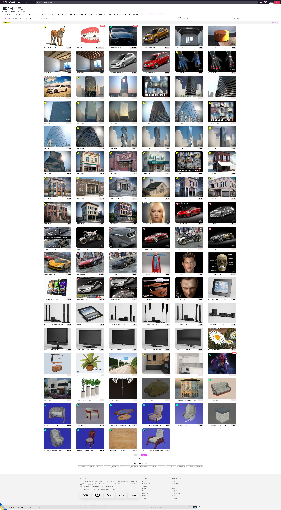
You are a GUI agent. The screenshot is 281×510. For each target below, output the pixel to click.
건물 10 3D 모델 (212, 173)
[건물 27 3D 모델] (189, 86)
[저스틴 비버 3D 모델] (189, 262)
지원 (173, 481)
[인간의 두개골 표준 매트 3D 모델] (222, 262)
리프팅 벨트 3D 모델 (147, 299)
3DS (150, 14)
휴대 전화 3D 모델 (125, 466)
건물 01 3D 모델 (113, 224)
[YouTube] (199, 507)
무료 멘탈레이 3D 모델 (16, 18)
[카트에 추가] (66, 44)
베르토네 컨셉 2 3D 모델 (115, 299)
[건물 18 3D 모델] (123, 136)
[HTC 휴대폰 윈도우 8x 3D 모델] (57, 287)
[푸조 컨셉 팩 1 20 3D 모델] (57, 237)
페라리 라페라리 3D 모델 (181, 224)
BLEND (160, 14)
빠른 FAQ (174, 486)
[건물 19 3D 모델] (90, 136)
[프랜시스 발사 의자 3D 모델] (90, 413)
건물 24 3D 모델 (80, 123)
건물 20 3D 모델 (47, 148)
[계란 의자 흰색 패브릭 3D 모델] (189, 413)
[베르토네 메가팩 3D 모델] (90, 287)
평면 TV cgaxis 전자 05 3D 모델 (51, 349)
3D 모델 (144, 481)
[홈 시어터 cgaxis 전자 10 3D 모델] (123, 313)
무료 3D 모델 (145, 486)
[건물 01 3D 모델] (123, 212)
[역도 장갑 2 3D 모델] (189, 61)
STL (153, 14)
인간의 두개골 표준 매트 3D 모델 (215, 274)
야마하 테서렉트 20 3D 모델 (182, 249)
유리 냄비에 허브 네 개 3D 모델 (84, 400)
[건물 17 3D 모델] (156, 136)
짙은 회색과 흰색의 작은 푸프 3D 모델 (217, 425)
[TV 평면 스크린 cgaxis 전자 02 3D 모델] (156, 338)
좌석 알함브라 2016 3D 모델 (149, 72)
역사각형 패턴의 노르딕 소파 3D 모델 (217, 400)
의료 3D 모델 (162, 466)
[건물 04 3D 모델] (222, 187)
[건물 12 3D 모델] (123, 161)
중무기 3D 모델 (181, 466)
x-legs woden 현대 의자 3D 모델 (117, 450)
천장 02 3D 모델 (47, 72)
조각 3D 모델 (82, 466)
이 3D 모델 (79, 47)
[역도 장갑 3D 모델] (222, 61)
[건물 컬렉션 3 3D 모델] (156, 86)
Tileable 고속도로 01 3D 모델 (116, 375)
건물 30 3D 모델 (80, 98)
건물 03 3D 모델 (47, 224)
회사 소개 (83, 479)
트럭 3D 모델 (190, 466)
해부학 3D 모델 (199, 466)
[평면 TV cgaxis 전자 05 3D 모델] (57, 338)
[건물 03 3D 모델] (57, 212)
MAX (142, 14)
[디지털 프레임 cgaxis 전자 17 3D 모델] (222, 287)
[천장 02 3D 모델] (57, 61)
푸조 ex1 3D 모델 (212, 249)
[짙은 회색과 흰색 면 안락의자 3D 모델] (57, 438)
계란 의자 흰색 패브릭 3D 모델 (182, 425)
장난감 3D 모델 (153, 466)
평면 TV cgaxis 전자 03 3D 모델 (117, 349)
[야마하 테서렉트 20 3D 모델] (189, 237)
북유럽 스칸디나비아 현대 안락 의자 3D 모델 (153, 450)
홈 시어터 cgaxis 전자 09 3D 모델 (150, 324)
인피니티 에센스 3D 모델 (115, 47)
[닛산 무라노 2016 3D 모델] (156, 36)
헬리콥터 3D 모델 (171, 466)
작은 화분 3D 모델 (81, 375)
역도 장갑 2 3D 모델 (180, 72)
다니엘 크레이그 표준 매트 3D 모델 (183, 299)
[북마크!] (69, 44)
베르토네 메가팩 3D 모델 (82, 299)
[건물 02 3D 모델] (90, 212)
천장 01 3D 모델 (80, 72)
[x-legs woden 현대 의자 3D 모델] (123, 438)
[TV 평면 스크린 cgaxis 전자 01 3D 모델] (189, 338)
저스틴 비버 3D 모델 (180, 274)
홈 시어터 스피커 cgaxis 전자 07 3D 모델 (53, 324)
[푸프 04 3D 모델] (222, 36)
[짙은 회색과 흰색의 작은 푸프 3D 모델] (222, 413)
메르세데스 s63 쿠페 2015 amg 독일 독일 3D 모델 (55, 98)
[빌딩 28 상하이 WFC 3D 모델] (123, 86)
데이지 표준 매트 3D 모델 (214, 349)
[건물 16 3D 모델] (189, 136)
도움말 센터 (175, 484)
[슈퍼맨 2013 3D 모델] (156, 262)
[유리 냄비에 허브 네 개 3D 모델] (90, 388)
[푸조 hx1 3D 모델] (222, 212)
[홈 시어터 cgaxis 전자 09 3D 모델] (156, 313)
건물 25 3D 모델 (47, 123)
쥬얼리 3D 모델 (143, 466)
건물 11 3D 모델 (146, 173)
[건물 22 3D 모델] (156, 111)
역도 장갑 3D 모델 (212, 72)
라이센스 (174, 488)
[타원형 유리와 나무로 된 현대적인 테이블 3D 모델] (123, 413)
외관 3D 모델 (116, 466)
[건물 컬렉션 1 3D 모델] (189, 161)
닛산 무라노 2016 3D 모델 (149, 47)
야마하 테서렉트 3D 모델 (82, 249)
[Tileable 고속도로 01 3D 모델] (123, 363)
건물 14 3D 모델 (47, 173)
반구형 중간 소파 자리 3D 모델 (51, 425)
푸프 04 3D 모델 (212, 47)
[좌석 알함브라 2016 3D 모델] (156, 61)
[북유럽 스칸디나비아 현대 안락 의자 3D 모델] (156, 438)
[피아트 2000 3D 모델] (156, 388)
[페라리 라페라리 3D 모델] (189, 212)
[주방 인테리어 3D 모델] (156, 363)
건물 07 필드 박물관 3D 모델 (116, 198)
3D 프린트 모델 (146, 484)
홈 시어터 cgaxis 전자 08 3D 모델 (183, 324)
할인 (31, 18)
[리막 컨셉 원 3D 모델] (156, 237)
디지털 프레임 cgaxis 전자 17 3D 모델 (217, 299)
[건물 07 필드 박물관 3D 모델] (123, 187)
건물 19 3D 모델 (80, 148)
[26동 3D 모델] (222, 86)
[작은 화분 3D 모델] (90, 363)
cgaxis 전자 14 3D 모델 (82, 324)
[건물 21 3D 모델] (189, 111)
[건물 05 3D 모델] (189, 187)
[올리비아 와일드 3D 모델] (156, 212)
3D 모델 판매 (145, 491)
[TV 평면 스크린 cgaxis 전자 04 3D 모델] (90, 338)
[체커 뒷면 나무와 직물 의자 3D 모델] (90, 438)
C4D (156, 14)
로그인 (271, 2)
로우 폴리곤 (45, 18)
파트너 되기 (145, 493)
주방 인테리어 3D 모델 (148, 375)
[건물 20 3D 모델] (57, 136)
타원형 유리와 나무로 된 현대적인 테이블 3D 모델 (121, 425)
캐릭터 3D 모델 (91, 466)
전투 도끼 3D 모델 (114, 400)
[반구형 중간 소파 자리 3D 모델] (57, 413)
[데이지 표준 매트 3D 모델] (222, 338)
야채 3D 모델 (135, 466)
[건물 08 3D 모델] (90, 187)
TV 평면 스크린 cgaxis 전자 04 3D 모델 (86, 349)
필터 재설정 (275, 22)
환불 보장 (174, 498)
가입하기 (277, 2)
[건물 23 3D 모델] (123, 111)
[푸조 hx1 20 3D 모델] (123, 237)
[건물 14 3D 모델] (57, 161)
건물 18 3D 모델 (113, 148)
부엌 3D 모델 (100, 466)
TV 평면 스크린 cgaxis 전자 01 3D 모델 (184, 349)
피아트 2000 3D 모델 (148, 400)
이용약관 (174, 496)
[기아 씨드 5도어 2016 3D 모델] (123, 61)
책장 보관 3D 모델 (48, 375)
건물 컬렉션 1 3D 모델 (180, 173)
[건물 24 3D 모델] (90, 111)
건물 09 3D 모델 (47, 198)
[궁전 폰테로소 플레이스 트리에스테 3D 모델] (189, 388)
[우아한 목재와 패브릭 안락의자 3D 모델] (156, 413)
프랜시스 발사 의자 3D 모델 (83, 425)
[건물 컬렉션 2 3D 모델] (222, 111)
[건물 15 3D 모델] (222, 136)
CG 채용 (144, 498)
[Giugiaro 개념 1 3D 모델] (57, 262)
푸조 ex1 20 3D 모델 (114, 274)
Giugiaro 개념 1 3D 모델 (49, 274)
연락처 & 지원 (176, 479)
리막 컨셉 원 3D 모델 (147, 249)
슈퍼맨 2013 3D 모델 (147, 274)
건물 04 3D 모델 (212, 198)
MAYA (164, 14)
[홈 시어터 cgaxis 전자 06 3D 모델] (222, 313)
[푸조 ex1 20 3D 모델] (123, 262)
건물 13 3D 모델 (80, 173)
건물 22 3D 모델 (146, 123)
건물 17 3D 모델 (146, 148)
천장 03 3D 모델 (179, 47)
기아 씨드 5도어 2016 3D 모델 (117, 72)
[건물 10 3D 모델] (222, 161)
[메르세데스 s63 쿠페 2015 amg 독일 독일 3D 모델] (57, 86)
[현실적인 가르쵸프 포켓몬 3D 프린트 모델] (222, 363)
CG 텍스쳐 (144, 488)
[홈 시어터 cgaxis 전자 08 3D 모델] (189, 313)
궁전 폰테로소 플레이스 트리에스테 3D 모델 (185, 400)
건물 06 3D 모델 (146, 198)
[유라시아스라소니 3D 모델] (57, 36)
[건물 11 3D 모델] (156, 161)
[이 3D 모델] (90, 36)
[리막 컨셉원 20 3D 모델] (90, 262)
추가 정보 (37, 507)
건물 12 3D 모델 (113, 173)
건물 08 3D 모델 (80, 198)
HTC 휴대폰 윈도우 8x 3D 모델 (51, 299)
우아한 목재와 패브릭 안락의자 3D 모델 (152, 425)
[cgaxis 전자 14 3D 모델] (90, 313)
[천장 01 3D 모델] (90, 61)
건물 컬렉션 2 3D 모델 (213, 123)
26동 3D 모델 (211, 98)
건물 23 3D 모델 (113, 123)
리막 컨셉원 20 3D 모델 (82, 274)
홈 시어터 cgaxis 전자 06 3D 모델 (216, 324)
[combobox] (208, 19)
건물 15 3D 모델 (212, 148)
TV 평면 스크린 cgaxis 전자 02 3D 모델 (152, 349)
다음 (143, 455)
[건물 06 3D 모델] (156, 187)
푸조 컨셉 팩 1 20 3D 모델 (50, 249)
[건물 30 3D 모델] (90, 86)
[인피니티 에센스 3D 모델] (123, 36)
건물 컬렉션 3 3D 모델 (148, 98)
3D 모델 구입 (146, 479)
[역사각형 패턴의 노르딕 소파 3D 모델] (222, 388)
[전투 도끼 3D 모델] (123, 388)
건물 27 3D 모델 (179, 98)
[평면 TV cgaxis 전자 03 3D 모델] (123, 338)
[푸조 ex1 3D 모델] (222, 237)
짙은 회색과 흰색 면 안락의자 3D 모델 (52, 450)
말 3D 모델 (107, 466)
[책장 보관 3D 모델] (57, 363)
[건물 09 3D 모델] (57, 187)
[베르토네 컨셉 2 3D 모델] (123, 287)
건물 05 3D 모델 (179, 198)
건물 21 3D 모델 (179, 123)
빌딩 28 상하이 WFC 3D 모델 (116, 98)
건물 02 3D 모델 (80, 224)
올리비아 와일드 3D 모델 (148, 224)
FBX (148, 14)
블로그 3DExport (146, 496)
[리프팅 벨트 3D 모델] (156, 287)
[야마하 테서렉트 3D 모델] (90, 237)
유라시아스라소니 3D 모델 (50, 47)
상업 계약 (174, 491)
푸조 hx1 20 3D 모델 (114, 249)
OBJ (145, 14)
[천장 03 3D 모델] (189, 36)
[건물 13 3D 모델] (90, 161)
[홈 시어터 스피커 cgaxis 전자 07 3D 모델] (57, 313)
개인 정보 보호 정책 (177, 493)
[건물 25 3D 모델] (57, 111)
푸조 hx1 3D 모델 (212, 224)
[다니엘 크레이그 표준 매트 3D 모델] (189, 287)
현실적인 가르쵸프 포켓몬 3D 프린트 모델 (218, 375)
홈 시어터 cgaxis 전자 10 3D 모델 (117, 324)
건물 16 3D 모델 (179, 148)
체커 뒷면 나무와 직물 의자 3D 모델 (85, 450)
